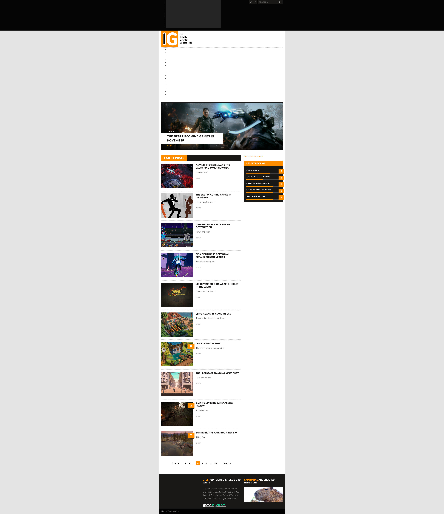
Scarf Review (252, 170)
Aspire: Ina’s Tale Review (258, 177)
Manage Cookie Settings (170, 511)
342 (216, 463)
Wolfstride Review (255, 196)
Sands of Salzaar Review (258, 190)
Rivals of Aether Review (258, 183)
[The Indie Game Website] (179, 39)
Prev (176, 463)
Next (226, 463)
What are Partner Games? (253, 156)
